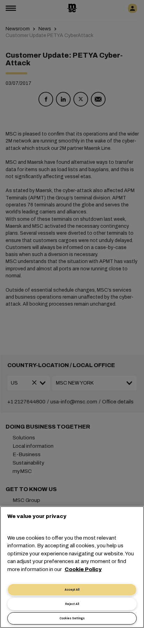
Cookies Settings (72, 618)
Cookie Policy (83, 569)
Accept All (72, 589)
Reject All (72, 604)
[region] (72, 567)
